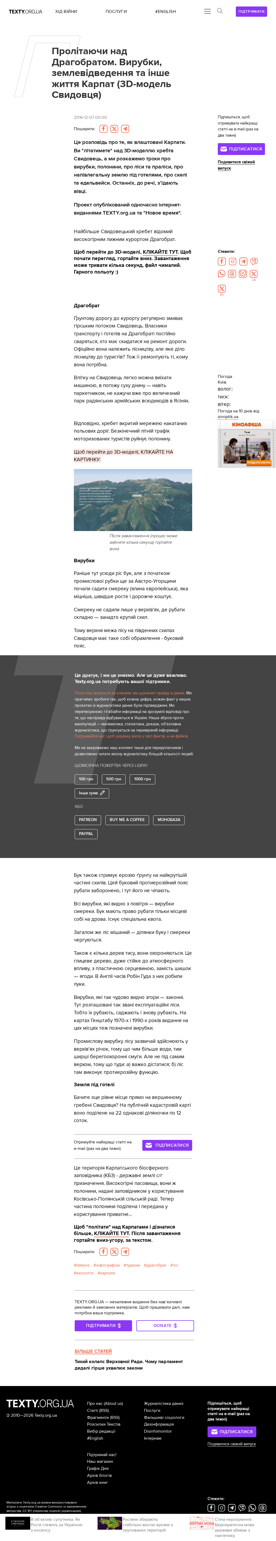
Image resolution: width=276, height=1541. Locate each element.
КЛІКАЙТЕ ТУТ (160, 252)
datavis (82, 1265)
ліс (175, 1265)
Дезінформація (159, 1424)
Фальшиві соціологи (164, 1417)
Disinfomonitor (158, 1431)
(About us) (113, 1403)
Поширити (84, 129)
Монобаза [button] (169, 819)
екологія (85, 1273)
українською (70, 1511)
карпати (107, 1273)
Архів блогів (99, 1475)
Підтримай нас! (101, 1454)
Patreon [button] (88, 819)
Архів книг (97, 1482)
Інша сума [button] (88, 793)
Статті (92, 1410)
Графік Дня (98, 1468)
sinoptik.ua (228, 416)
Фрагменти (98, 1417)
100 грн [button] (86, 779)
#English (95, 1438)
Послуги (152, 1410)
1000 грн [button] (142, 779)
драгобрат (156, 1265)
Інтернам (152, 1438)
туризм (133, 1265)
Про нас (95, 1403)
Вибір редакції (101, 1431)
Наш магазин (100, 1461)
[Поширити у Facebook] (103, 129)
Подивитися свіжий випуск (232, 1444)
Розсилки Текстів (103, 1424)
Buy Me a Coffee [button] (127, 819)
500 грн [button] (113, 779)
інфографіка (108, 1265)
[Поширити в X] (114, 129)
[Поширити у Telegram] (125, 129)
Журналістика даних (164, 1403)
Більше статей (93, 1351)
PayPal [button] (86, 833)
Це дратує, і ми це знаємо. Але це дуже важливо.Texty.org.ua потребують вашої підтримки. (131, 678)
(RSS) (104, 1410)
